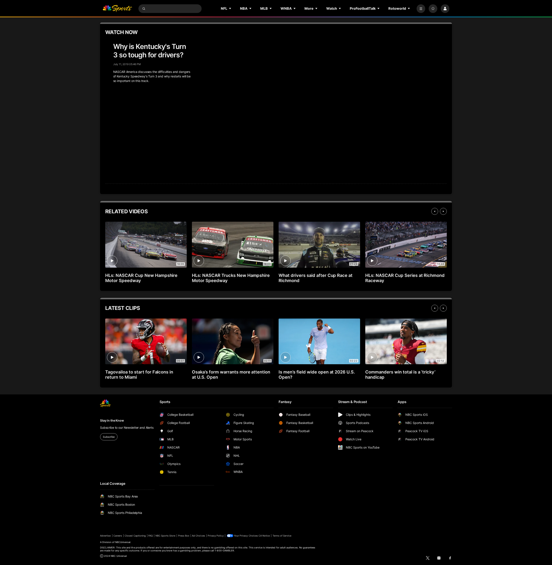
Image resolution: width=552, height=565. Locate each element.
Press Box (184, 535)
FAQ (150, 535)
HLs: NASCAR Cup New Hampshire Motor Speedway (141, 278)
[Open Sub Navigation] (230, 8)
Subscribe (109, 436)
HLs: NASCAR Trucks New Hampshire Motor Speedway (231, 278)
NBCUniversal (123, 542)
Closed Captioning (135, 535)
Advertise (105, 535)
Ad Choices (198, 535)
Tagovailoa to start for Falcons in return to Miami (139, 374)
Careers (117, 535)
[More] (421, 8)
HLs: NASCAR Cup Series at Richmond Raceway (405, 278)
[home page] (117, 9)
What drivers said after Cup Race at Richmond (316, 278)
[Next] (443, 211)
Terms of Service (282, 535)
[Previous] (434, 211)
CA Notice (264, 535)
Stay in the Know (112, 420)
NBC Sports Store (165, 535)
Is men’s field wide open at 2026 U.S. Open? (317, 374)
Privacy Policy (216, 535)
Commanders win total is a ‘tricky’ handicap (400, 374)
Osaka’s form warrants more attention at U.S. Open (231, 374)
